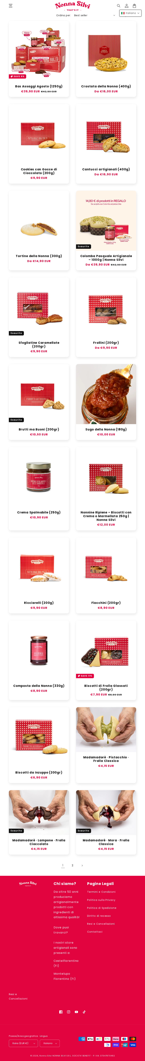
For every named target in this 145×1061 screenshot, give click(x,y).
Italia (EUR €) (20, 1043)
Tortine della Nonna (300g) (39, 256)
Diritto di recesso (99, 916)
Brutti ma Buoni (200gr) (39, 429)
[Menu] (10, 6)
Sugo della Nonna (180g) (106, 429)
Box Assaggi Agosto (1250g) (39, 86)
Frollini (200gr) (106, 343)
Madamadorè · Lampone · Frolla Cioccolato (38, 842)
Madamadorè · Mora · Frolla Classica (106, 842)
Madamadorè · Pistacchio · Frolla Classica (106, 759)
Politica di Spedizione (102, 908)
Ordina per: (63, 15)
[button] (119, 6)
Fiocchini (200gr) (106, 603)
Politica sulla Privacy (101, 900)
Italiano (48, 1043)
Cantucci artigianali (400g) (106, 169)
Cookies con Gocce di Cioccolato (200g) (39, 171)
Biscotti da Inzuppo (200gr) (38, 772)
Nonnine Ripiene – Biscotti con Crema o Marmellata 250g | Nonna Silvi (106, 516)
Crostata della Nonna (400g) (106, 86)
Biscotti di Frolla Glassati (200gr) (106, 687)
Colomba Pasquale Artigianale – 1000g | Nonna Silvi (106, 258)
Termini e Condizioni (101, 892)
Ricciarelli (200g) (39, 603)
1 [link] (62, 865)
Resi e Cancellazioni (101, 924)
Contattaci (95, 932)
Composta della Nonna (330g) (39, 686)
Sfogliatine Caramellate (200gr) (39, 344)
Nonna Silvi (45, 1055)
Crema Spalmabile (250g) (39, 512)
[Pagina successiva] (82, 865)
